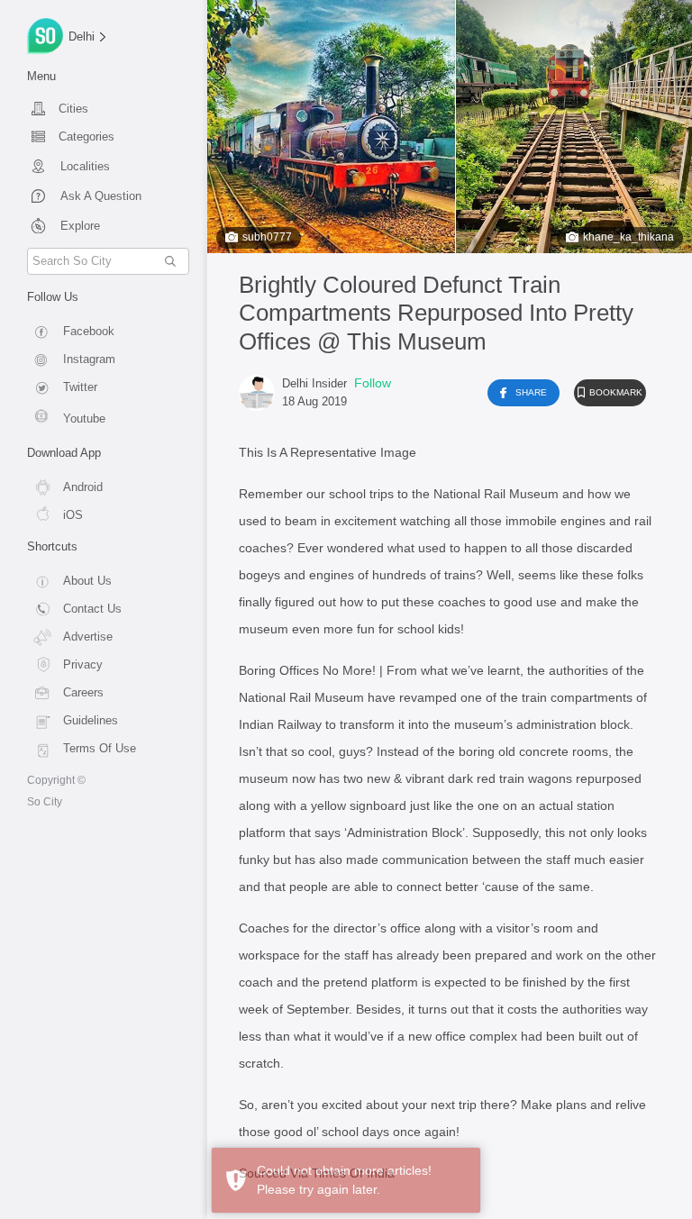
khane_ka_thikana (628, 237)
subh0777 (267, 237)
